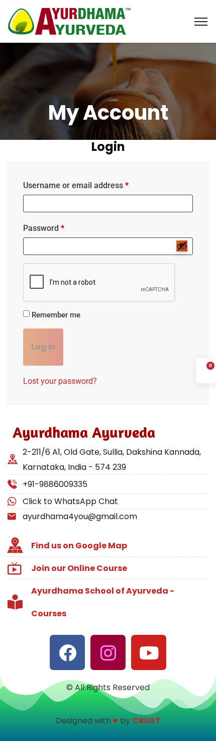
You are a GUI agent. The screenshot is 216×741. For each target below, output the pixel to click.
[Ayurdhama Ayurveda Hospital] (69, 21)
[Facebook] (67, 652)
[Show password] (181, 246)
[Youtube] (148, 652)
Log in (43, 347)
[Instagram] (108, 652)
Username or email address (76, 185)
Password (43, 228)
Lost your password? (60, 381)
